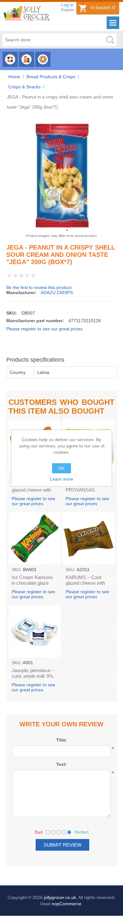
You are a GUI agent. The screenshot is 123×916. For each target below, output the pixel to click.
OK (61, 468)
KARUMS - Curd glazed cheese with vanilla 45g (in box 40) (34, 490)
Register (67, 10)
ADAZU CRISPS (57, 292)
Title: (61, 739)
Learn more (61, 479)
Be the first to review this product (39, 287)
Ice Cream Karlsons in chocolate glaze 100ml (32, 583)
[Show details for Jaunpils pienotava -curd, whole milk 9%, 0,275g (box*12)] (35, 632)
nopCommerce (66, 903)
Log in (67, 4)
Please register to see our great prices (44, 328)
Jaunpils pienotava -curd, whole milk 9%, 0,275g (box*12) (33, 676)
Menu (113, 22)
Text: (61, 764)
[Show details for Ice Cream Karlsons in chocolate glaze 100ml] (35, 538)
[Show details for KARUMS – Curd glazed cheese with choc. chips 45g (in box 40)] (88, 538)
